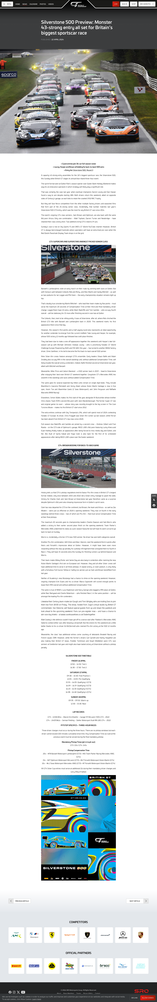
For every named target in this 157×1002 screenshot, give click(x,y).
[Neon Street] (140, 966)
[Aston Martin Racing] (16, 935)
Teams (78, 993)
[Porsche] (140, 935)
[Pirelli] (16, 966)
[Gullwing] (123, 966)
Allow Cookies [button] (148, 998)
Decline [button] (134, 998)
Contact (97, 993)
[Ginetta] (69, 935)
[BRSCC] (105, 966)
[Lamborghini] (87, 935)
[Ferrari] (52, 935)
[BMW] (34, 935)
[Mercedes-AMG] (123, 935)
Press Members (68, 993)
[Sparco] (34, 966)
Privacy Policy (88, 993)
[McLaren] (105, 935)
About (59, 993)
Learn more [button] (36, 999)
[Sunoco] (69, 966)
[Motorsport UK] (87, 966)
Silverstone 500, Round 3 (83, 170)
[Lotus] (52, 966)
